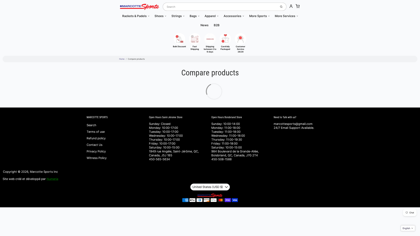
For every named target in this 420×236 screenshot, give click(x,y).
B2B (217, 25)
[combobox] (220, 7)
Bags (193, 16)
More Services (285, 16)
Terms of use (96, 131)
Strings (176, 16)
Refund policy (96, 138)
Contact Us (94, 145)
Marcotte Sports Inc (44, 171)
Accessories (232, 16)
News (204, 25)
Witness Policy (97, 158)
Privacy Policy (96, 151)
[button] (408, 228)
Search (91, 125)
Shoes (159, 16)
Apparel (210, 16)
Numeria (52, 179)
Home (122, 59)
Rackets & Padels (134, 16)
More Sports (258, 16)
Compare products (136, 59)
